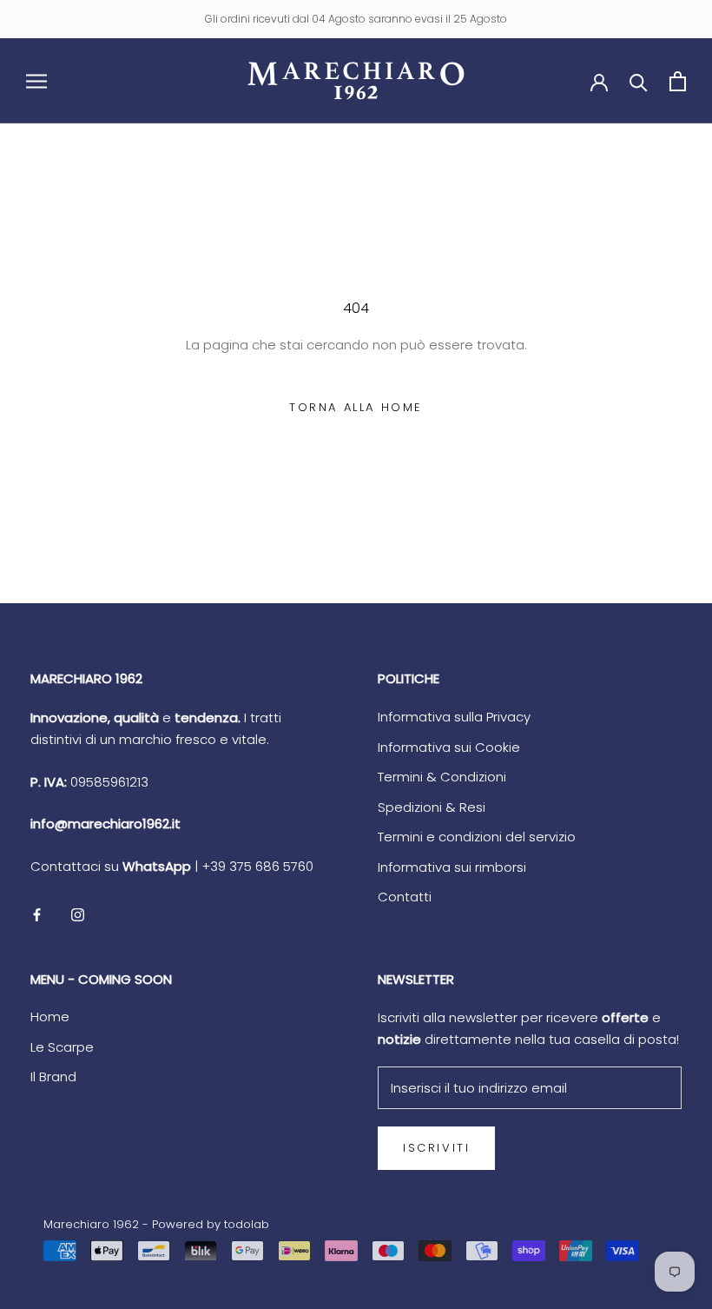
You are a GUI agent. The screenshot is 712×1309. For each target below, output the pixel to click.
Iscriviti (436, 1148)
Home (49, 1016)
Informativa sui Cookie (449, 747)
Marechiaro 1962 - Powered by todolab (156, 1224)
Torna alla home (356, 407)
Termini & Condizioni (442, 776)
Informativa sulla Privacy (454, 717)
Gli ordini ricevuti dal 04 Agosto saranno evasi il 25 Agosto (356, 18)
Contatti (405, 896)
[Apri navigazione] (36, 80)
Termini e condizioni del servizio (477, 836)
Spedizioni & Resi (431, 807)
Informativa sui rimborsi (452, 867)
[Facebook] (36, 915)
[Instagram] (77, 915)
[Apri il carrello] (677, 81)
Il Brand (53, 1076)
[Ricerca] (639, 81)
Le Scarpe (62, 1047)
